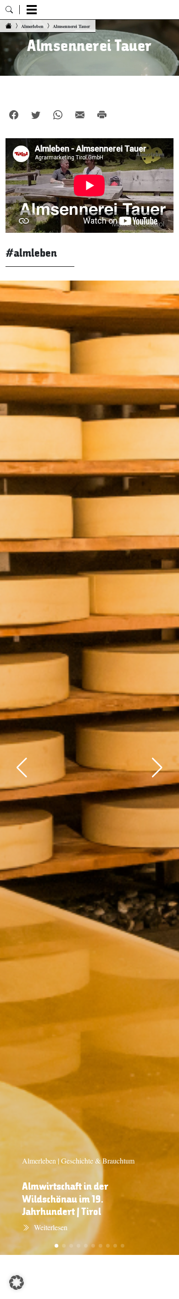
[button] (16, 1282)
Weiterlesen (50, 1227)
